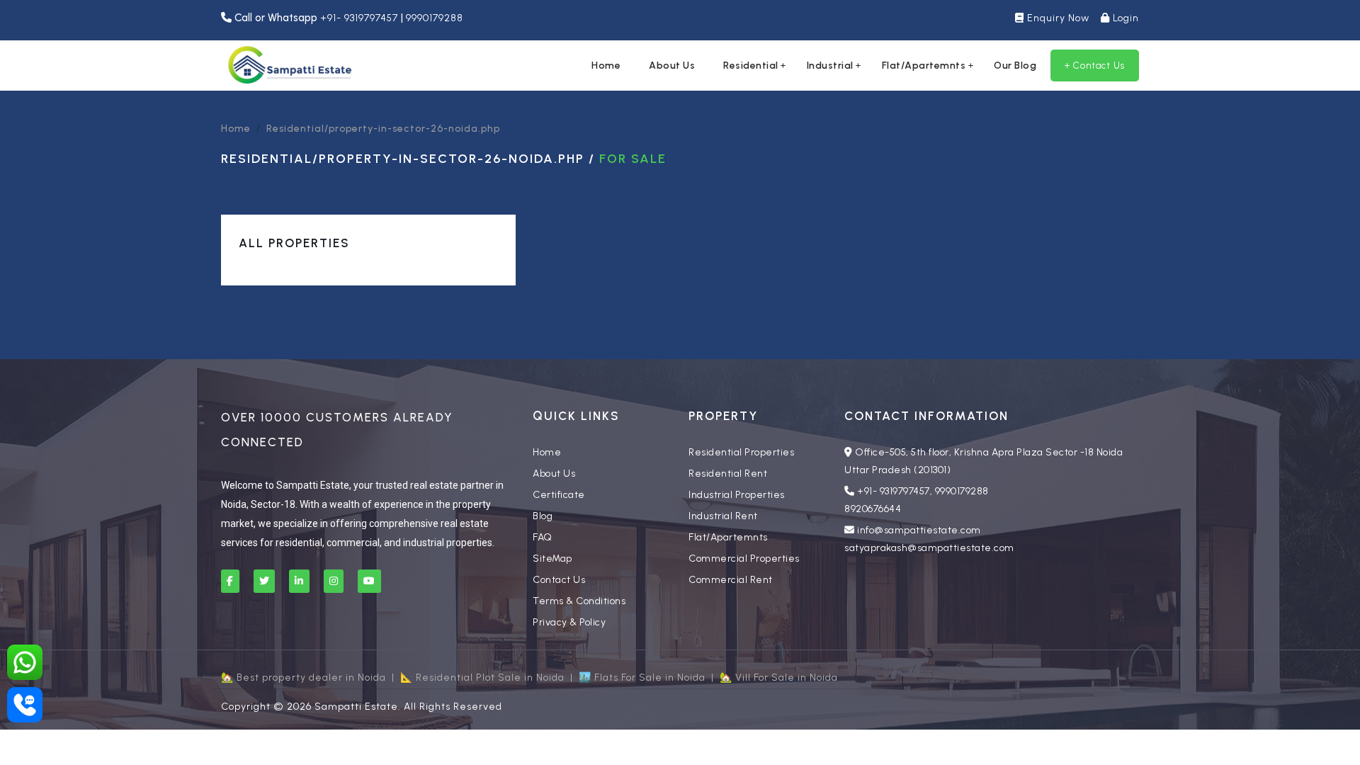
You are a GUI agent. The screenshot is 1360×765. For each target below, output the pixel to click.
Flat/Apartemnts (924, 66)
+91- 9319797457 (360, 18)
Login (1124, 18)
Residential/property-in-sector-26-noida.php (383, 129)
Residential (750, 66)
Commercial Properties (744, 558)
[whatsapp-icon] (24, 662)
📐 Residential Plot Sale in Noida (482, 678)
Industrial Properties (736, 495)
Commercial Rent (730, 580)
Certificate (559, 495)
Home (605, 66)
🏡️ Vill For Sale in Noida (779, 678)
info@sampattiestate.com (919, 530)
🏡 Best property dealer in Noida (303, 678)
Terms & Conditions (579, 601)
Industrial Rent (723, 516)
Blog (542, 516)
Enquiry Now (1056, 18)
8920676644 (872, 509)
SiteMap (552, 558)
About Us (672, 66)
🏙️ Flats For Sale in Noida (642, 678)
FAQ (542, 537)
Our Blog (1015, 66)
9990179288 (434, 18)
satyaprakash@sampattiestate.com (929, 548)
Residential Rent (727, 474)
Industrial (830, 66)
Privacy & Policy (569, 622)
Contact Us (559, 580)
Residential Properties (741, 452)
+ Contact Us (1095, 65)
